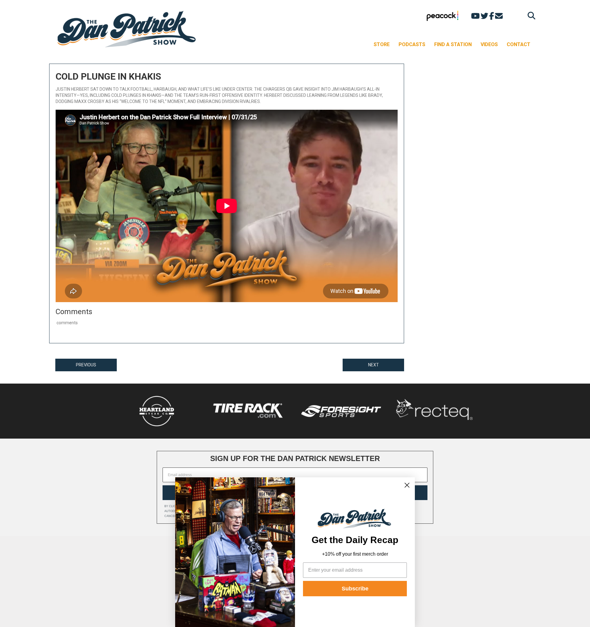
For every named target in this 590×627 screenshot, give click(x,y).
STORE (382, 44)
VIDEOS (489, 44)
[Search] (530, 15)
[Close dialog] (407, 485)
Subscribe (355, 589)
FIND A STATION (453, 44)
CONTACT (518, 44)
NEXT (373, 364)
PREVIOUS (86, 364)
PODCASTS (412, 44)
